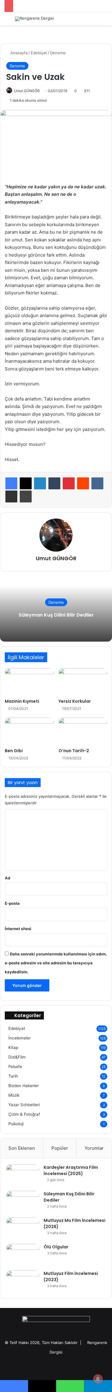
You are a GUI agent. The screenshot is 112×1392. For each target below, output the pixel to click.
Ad (7, 878)
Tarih (13, 1076)
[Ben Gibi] (29, 731)
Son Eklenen (21, 1148)
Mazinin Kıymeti (22, 701)
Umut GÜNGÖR (27, 91)
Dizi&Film (17, 1057)
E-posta (12, 903)
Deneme (58, 52)
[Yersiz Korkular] (83, 682)
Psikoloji (16, 1123)
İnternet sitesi (18, 928)
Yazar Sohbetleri (24, 1104)
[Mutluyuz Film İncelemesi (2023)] (22, 1281)
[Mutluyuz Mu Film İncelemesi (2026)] (22, 1228)
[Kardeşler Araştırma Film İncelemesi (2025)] (22, 1175)
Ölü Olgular (56, 1247)
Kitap (13, 1047)
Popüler (59, 1148)
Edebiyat (39, 52)
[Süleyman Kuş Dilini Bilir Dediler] (22, 1202)
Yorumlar (94, 1148)
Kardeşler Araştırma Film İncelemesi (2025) (71, 1170)
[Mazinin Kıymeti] (29, 682)
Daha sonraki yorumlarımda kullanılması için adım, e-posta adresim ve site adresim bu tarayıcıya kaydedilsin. (56, 963)
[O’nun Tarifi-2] (83, 731)
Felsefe (15, 1066)
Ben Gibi (14, 751)
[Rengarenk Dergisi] (34, 18)
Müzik (13, 1095)
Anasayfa (18, 52)
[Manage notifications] (98, 1379)
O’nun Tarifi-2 (74, 751)
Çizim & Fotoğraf (24, 1114)
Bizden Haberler (23, 1085)
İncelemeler (19, 1038)
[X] (26, 483)
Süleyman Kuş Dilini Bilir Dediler (56, 615)
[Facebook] (11, 483)
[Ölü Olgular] (22, 1255)
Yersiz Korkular (75, 701)
